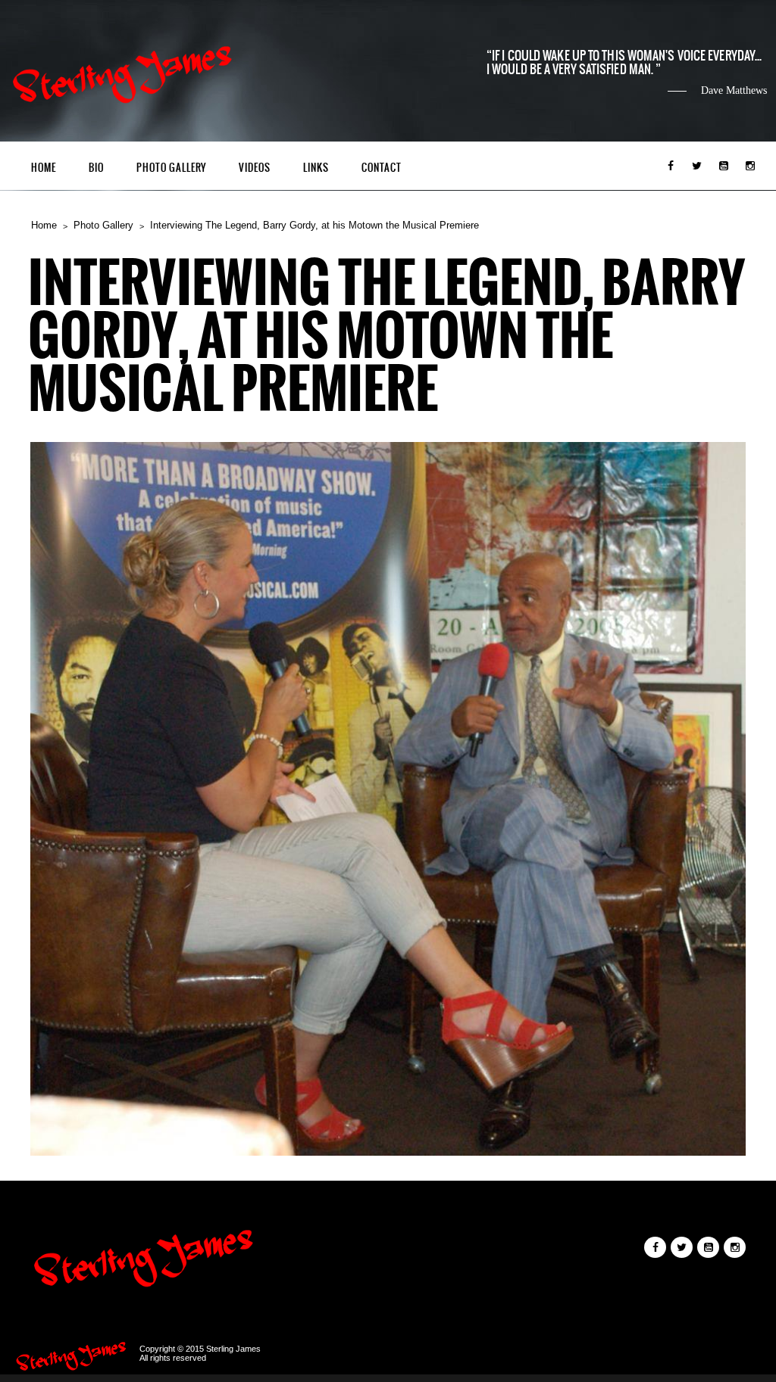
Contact (381, 167)
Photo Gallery (171, 167)
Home (43, 167)
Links (316, 167)
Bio (96, 167)
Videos (255, 167)
